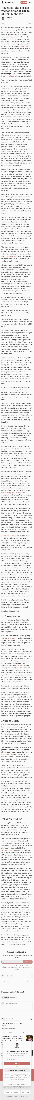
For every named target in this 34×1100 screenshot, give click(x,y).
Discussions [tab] (15, 1019)
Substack (8, 1096)
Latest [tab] (8, 1019)
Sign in (30, 2)
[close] (29, 1043)
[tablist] (8, 997)
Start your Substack (12, 1092)
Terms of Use (25, 966)
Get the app (25, 1092)
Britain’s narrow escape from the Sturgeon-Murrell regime (12, 1038)
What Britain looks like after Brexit (11, 1025)
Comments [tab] (5, 997)
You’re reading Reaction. (8, 1028)
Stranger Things (24, 46)
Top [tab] (3, 1019)
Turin (21, 750)
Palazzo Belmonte (7, 754)
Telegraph (13, 76)
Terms (17, 1088)
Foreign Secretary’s (10, 638)
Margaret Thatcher (9, 536)
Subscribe (24, 2)
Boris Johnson (14, 37)
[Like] (3, 23)
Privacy (12, 1088)
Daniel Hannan (13, 1030)
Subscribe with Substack (18, 1070)
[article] (17, 1028)
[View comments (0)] (7, 23)
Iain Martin (9, 17)
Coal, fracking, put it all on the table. (14, 493)
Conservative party (10, 256)
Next (28, 982)
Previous (6, 982)
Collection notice (25, 1088)
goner (16, 44)
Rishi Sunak (21, 665)
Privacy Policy (15, 1076)
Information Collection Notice (18, 967)
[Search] (31, 1019)
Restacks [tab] (12, 997)
